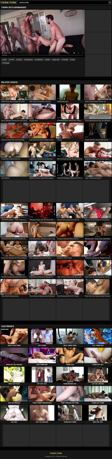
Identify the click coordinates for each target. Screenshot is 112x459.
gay (5, 59)
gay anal (56, 59)
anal (73, 59)
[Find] (109, 2)
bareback (40, 59)
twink (12, 59)
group (20, 59)
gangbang (29, 59)
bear (48, 59)
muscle (65, 59)
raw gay (6, 63)
